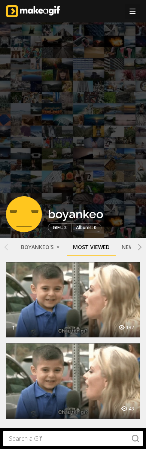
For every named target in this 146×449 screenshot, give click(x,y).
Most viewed (91, 247)
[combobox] (73, 438)
